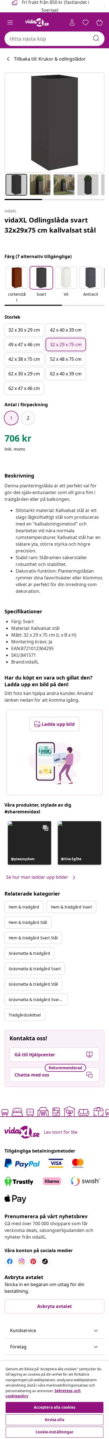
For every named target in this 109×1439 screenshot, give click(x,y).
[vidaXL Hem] (37, 22)
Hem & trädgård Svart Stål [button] (33, 937)
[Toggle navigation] (10, 22)
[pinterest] (33, 1261)
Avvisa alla (54, 1419)
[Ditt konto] (72, 22)
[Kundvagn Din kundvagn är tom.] (99, 22)
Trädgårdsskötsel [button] (25, 1015)
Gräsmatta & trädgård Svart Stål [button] (38, 999)
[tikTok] (45, 1261)
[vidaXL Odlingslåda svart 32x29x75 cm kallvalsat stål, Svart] (54, 122)
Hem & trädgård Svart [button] (71, 907)
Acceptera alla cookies (54, 1407)
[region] (54, 1400)
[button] (17, 285)
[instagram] (21, 1261)
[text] (18, 439)
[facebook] (10, 1261)
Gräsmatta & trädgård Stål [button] (33, 984)
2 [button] (28, 418)
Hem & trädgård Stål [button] (28, 922)
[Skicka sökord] (96, 38)
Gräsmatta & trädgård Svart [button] (35, 968)
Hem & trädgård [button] (24, 907)
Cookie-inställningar (54, 1432)
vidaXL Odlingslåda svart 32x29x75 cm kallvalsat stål (50, 225)
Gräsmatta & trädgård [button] (29, 953)
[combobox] (54, 38)
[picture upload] (55, 763)
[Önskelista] (85, 22)
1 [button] (11, 418)
